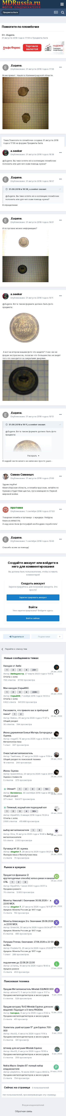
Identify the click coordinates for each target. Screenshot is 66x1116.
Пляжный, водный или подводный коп (27, 807)
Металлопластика (12, 741)
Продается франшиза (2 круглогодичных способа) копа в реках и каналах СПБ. (29, 878)
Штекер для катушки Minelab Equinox (22, 1048)
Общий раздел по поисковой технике (22, 759)
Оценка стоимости (12, 777)
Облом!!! (11, 789)
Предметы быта (40, 38)
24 (33, 670)
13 (46, 789)
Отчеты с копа (10, 676)
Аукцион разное (11, 969)
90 (33, 811)
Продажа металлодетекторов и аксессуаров (26, 995)
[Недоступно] (25, 329)
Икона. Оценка (10, 771)
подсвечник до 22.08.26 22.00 (19, 962)
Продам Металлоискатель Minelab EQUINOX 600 (28, 989)
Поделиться (17, 636)
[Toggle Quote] (7, 189)
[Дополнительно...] (60, 67)
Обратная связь (23, 1111)
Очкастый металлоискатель (18, 753)
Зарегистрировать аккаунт (33, 597)
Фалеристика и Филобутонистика (20, 854)
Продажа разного (12, 889)
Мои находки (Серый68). (16, 688)
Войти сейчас (33, 618)
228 (34, 692)
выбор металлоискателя (16, 830)
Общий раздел (10, 721)
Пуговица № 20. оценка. (15, 848)
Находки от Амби (12, 666)
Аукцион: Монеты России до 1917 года (22, 909)
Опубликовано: (32, 69)
